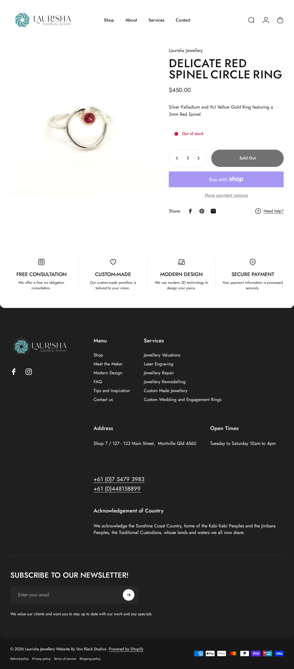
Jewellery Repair (159, 373)
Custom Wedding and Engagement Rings (182, 399)
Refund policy (19, 658)
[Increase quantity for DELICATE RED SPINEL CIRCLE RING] (199, 158)
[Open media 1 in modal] (83, 120)
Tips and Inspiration (112, 391)
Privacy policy (41, 658)
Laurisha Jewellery (186, 50)
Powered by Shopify (126, 649)
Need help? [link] (274, 211)
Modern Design (108, 373)
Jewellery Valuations (162, 355)
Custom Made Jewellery (165, 391)
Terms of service (65, 658)
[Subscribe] (128, 595)
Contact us (103, 399)
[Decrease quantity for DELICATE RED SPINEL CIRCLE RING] (175, 158)
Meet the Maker (108, 364)
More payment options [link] (226, 195)
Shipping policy (90, 658)
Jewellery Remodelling (165, 382)
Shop (98, 355)
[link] (117, 488)
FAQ (98, 382)
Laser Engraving (158, 364)
